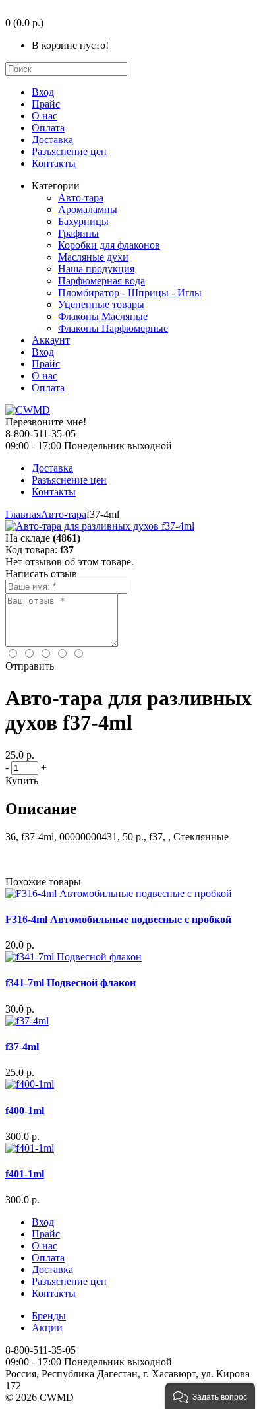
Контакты (54, 163)
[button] (210, 1396)
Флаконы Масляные (103, 316)
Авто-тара (80, 197)
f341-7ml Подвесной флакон (70, 982)
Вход (43, 92)
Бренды (49, 1315)
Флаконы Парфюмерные (113, 328)
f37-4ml (22, 1046)
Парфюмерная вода (101, 280)
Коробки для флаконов (109, 245)
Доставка (52, 139)
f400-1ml (24, 1110)
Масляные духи (93, 257)
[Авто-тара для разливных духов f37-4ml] (99, 526)
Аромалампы (87, 209)
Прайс (46, 104)
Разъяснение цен (69, 151)
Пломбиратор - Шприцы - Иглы (130, 292)
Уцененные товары (101, 304)
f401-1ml (24, 1173)
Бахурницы (83, 221)
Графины (78, 233)
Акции (47, 1327)
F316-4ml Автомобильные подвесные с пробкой (118, 919)
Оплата (48, 127)
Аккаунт (51, 340)
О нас (44, 115)
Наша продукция (96, 268)
